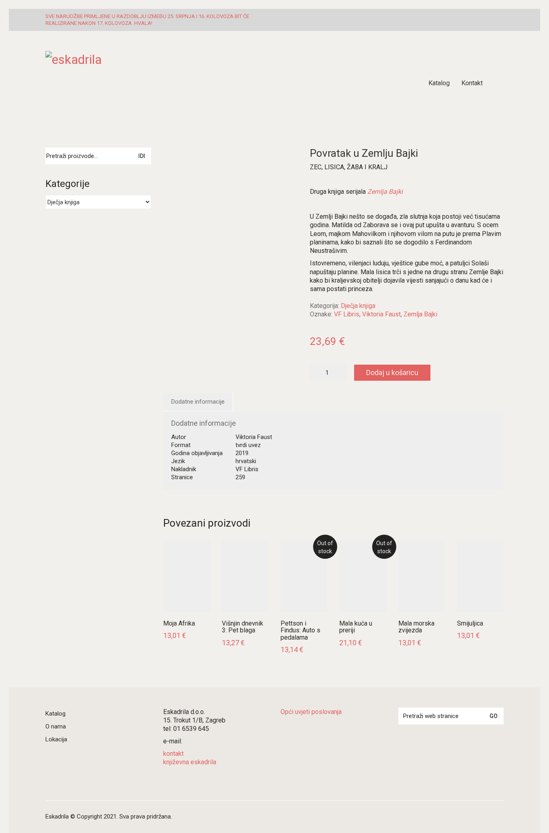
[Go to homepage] (145, 83)
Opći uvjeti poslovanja (311, 712)
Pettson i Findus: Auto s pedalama (300, 630)
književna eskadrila (189, 762)
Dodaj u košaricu (392, 372)
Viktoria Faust (381, 314)
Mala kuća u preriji (355, 627)
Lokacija (56, 739)
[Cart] (499, 83)
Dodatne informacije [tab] (198, 401)
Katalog (55, 713)
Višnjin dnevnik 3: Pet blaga (242, 627)
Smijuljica (470, 623)
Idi (141, 156)
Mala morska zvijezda (416, 627)
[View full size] (174, 159)
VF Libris (346, 314)
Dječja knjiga (358, 306)
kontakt (173, 753)
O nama (55, 726)
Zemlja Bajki (420, 314)
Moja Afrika (179, 623)
